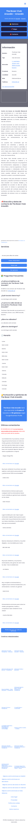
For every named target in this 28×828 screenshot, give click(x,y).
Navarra (23, 18)
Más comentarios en (11, 463)
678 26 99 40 (11, 291)
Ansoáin (18, 18)
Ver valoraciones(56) (8, 86)
